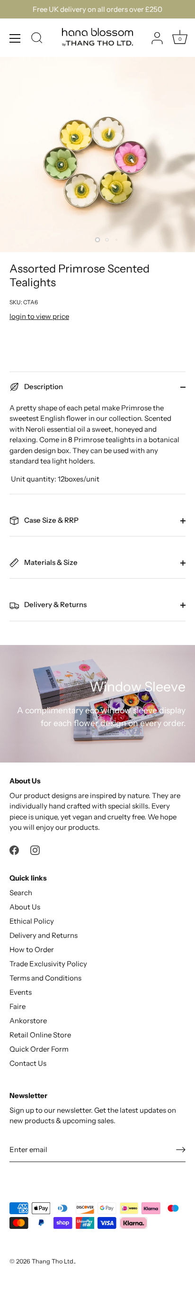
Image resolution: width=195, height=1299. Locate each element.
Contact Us (27, 1063)
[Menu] (15, 38)
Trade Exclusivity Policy (48, 963)
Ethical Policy (31, 921)
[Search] (37, 39)
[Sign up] (181, 1149)
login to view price (39, 316)
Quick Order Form (39, 1049)
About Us (24, 906)
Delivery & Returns (55, 604)
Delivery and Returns (43, 935)
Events (20, 992)
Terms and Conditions (45, 977)
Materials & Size (50, 562)
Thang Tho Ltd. (53, 1261)
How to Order (31, 949)
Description (43, 386)
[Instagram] (35, 849)
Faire (17, 1006)
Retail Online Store (40, 1034)
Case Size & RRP (51, 520)
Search (20, 892)
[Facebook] (14, 849)
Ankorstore (28, 1020)
